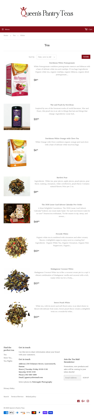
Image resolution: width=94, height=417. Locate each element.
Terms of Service (17, 397)
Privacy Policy (9, 388)
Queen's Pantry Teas (16, 408)
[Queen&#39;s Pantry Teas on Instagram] (88, 401)
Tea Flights (8, 361)
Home (6, 35)
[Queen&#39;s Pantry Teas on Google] (83, 401)
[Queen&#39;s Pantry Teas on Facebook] (78, 401)
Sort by (31, 57)
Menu (7, 29)
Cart (90, 29)
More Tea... (8, 358)
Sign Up (86, 378)
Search (6, 397)
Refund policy (31, 397)
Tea (14, 35)
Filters (86, 57)
